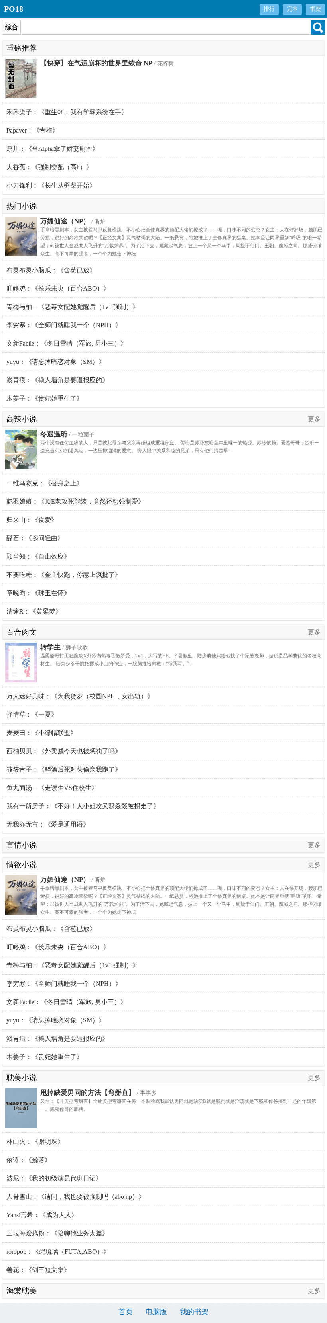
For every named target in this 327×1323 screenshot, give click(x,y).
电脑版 (156, 1312)
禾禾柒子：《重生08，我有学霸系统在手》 (67, 112)
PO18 (13, 8)
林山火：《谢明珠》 (35, 1141)
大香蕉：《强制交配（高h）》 (49, 167)
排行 (269, 9)
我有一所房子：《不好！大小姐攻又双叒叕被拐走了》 (83, 806)
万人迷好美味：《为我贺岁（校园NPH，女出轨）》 (80, 696)
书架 (315, 9)
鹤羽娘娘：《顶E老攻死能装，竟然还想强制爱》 (75, 501)
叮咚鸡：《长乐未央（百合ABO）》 (58, 288)
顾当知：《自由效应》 (38, 556)
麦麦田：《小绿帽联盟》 (41, 732)
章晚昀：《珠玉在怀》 (38, 593)
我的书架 (194, 1312)
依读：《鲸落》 (28, 1160)
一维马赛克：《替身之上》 (44, 483)
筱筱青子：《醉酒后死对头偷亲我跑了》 (63, 769)
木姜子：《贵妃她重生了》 (44, 398)
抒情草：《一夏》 (31, 714)
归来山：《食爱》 (31, 519)
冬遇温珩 (53, 434)
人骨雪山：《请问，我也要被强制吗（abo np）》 (75, 1196)
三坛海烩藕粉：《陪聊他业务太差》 (57, 1233)
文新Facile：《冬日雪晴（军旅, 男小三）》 (66, 343)
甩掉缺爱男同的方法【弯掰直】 (87, 1092)
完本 (292, 9)
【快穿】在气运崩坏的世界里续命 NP (96, 63)
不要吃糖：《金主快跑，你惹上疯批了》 (63, 574)
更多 (314, 419)
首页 (125, 1312)
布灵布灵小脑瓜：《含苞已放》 (51, 270)
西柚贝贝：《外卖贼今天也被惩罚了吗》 (63, 751)
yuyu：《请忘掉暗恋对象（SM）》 (55, 361)
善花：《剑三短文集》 (38, 1269)
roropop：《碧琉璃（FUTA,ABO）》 (58, 1251)
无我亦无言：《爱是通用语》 (47, 824)
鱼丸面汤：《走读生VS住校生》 (52, 787)
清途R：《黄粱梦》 (34, 611)
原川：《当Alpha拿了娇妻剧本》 (52, 148)
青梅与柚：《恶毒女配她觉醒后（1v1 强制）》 (72, 306)
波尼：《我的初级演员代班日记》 (54, 1178)
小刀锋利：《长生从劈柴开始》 (51, 185)
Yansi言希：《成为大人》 (42, 1215)
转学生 (50, 647)
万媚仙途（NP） (65, 221)
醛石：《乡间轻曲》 (35, 538)
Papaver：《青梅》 (32, 130)
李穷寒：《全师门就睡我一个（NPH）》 (64, 325)
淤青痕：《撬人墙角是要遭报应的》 (57, 380)
